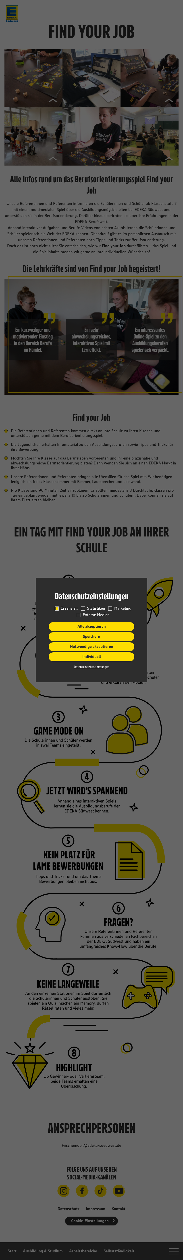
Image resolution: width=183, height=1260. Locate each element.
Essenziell (69, 608)
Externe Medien (96, 615)
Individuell (91, 656)
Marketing (122, 608)
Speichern (91, 636)
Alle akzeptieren (91, 626)
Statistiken (96, 608)
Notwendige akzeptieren (91, 646)
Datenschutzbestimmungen (91, 667)
